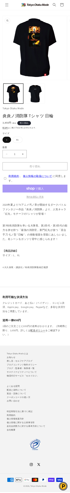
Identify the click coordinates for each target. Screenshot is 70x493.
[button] (7, 5)
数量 (5, 147)
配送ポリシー (37, 330)
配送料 (5, 128)
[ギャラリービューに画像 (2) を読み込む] (35, 94)
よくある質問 (13, 386)
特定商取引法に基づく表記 (19, 411)
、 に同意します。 (37, 178)
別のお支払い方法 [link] (35, 196)
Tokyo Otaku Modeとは (17, 353)
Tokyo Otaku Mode (38, 486)
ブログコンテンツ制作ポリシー (22, 364)
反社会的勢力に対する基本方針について (26, 426)
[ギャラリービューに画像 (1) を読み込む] (13, 94)
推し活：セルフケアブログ (19, 361)
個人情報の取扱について (37, 176)
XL (18, 140)
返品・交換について (16, 393)
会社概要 (11, 429)
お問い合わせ (13, 400)
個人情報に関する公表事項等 (21, 422)
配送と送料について (16, 390)
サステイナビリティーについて (22, 372)
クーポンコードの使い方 (18, 397)
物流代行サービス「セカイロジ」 (23, 375)
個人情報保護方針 (15, 418)
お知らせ (11, 357)
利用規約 (13, 176)
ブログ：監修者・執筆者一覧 (21, 368)
